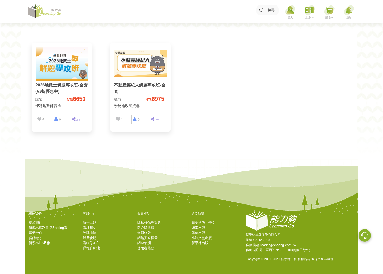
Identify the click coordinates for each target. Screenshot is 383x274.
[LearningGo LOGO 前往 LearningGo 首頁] (44, 11)
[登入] (290, 12)
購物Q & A (91, 243)
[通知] (349, 12)
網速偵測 (144, 243)
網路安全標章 (147, 238)
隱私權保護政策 (149, 223)
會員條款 (144, 233)
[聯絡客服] (364, 236)
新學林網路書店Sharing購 (48, 228)
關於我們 (35, 223)
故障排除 (89, 233)
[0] (56, 119)
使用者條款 (145, 248)
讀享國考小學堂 (203, 223)
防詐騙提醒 (145, 228)
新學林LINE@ (39, 243)
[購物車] (329, 12)
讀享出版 (198, 228)
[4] (39, 119)
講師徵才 (35, 238)
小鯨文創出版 (201, 238)
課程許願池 (91, 248)
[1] (117, 119)
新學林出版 (199, 243)
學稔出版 (198, 233)
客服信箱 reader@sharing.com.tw (271, 245)
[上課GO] (310, 12)
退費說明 (89, 238)
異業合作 (35, 233)
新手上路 (89, 223)
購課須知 (89, 228)
